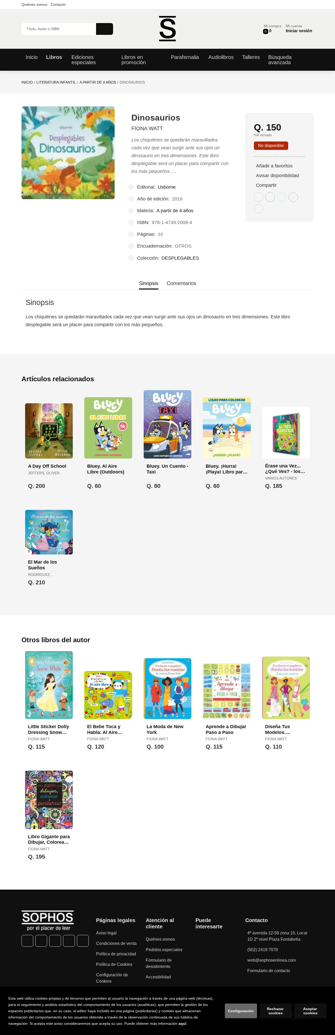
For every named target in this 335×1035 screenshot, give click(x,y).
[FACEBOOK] (27, 941)
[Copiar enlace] (258, 208)
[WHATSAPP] (69, 941)
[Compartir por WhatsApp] (281, 197)
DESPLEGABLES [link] (180, 258)
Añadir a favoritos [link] (274, 165)
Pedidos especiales (164, 949)
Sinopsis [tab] (148, 283)
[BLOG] (83, 941)
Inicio (27, 82)
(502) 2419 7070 (262, 949)
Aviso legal (106, 933)
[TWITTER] (41, 941)
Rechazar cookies (275, 1011)
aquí (182, 1023)
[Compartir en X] (270, 197)
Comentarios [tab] (181, 283)
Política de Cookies (114, 964)
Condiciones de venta (116, 943)
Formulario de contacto (268, 970)
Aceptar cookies (310, 1011)
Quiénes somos (34, 4)
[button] (273, 28)
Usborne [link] (167, 187)
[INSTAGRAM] (55, 941)
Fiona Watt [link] (147, 128)
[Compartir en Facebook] (258, 197)
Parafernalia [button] (185, 57)
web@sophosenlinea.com (271, 960)
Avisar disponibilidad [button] (277, 175)
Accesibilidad (158, 977)
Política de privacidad (116, 954)
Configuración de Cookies (112, 978)
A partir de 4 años (98, 82)
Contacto (58, 4)
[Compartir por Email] (293, 197)
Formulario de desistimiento (159, 963)
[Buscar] (104, 29)
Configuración (241, 1011)
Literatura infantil (56, 82)
